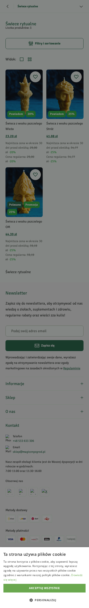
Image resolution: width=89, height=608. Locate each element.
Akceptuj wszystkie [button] (44, 588)
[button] (44, 600)
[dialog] (44, 577)
